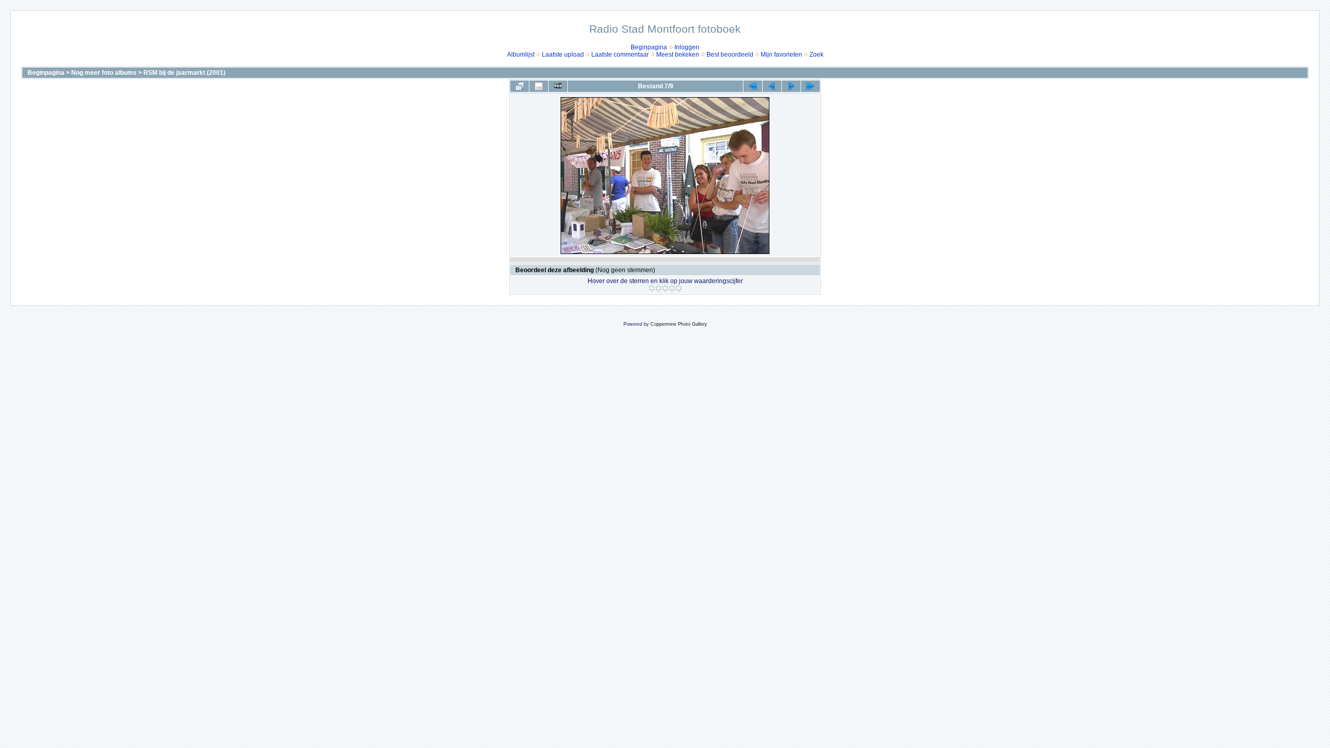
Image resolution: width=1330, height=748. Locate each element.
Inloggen (686, 47)
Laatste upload (563, 54)
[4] (672, 288)
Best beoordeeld (730, 54)
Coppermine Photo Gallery (678, 324)
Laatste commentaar (620, 54)
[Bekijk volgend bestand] (791, 86)
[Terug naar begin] (752, 86)
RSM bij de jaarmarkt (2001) (184, 72)
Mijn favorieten (781, 54)
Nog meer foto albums (104, 72)
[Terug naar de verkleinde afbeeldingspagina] (519, 86)
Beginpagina (649, 47)
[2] (658, 288)
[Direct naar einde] (810, 86)
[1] (651, 288)
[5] (678, 288)
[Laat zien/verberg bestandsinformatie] (538, 86)
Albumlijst (521, 54)
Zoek (816, 54)
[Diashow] (558, 86)
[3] (665, 288)
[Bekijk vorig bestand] (772, 86)
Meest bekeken (677, 54)
